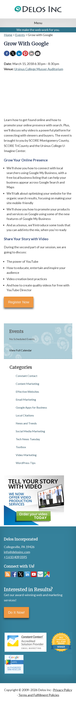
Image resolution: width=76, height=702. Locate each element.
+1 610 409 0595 (15, 557)
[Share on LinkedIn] (19, 53)
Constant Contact (26, 375)
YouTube (34, 574)
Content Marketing (27, 383)
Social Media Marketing (30, 431)
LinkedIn (27, 574)
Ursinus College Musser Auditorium (38, 69)
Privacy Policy (62, 690)
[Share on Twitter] (13, 53)
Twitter (21, 574)
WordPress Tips (26, 462)
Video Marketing (26, 455)
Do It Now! (16, 612)
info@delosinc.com (17, 552)
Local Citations (25, 415)
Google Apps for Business (31, 407)
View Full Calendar (20, 350)
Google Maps (47, 574)
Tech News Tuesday (28, 439)
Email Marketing (26, 399)
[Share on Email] (37, 53)
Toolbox (21, 447)
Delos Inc (38, 13)
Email (40, 574)
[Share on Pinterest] (25, 53)
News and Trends (26, 423)
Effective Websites (27, 391)
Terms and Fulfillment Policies (38, 695)
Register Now (18, 302)
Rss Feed (7, 574)
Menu (38, 23)
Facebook (14, 574)
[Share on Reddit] (31, 53)
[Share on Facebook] (7, 53)
